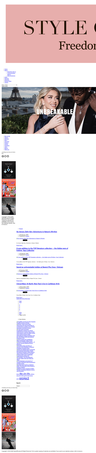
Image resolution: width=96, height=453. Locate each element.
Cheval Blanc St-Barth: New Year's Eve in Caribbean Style (38, 284)
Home (5, 69)
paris (28, 375)
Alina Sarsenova (11, 75)
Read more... (19, 245)
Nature (6, 137)
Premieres (6, 145)
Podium (6, 143)
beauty (18, 374)
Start (20, 301)
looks (22, 375)
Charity (6, 82)
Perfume (6, 138)
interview (18, 375)
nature (25, 375)
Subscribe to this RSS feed (23, 298)
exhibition (32, 374)
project (24, 378)
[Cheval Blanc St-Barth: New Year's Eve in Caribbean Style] (31, 290)
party (17, 378)
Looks (5, 77)
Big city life (7, 136)
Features (6, 78)
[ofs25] (9, 214)
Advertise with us (11, 71)
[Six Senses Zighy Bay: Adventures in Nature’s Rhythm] (30, 238)
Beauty (6, 148)
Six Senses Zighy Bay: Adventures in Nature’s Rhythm (36, 232)
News (5, 147)
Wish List (6, 149)
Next (20, 312)
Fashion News (7, 81)
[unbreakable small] (9, 178)
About (6, 70)
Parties (6, 144)
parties (31, 375)
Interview (6, 79)
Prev (20, 302)
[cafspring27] (9, 196)
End (20, 313)
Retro (5, 140)
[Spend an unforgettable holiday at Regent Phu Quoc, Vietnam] (32, 273)
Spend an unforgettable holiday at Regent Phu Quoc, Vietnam (39, 267)
